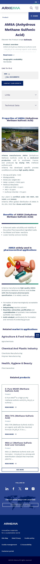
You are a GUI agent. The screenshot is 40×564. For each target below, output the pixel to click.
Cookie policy (29, 538)
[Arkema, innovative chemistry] (11, 526)
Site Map (5, 538)
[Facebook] (13, 489)
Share (35, 16)
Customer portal (8, 551)
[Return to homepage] (11, 8)
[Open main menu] (37, 8)
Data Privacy (16, 538)
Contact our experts (12, 83)
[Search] (31, 8)
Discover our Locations (20, 505)
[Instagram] (33, 489)
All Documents (13, 77)
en (36, 2)
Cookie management (9, 544)
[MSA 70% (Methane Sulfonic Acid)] (20, 425)
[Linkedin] (7, 489)
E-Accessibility (26, 544)
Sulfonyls (28, 40)
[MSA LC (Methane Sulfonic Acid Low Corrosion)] (20, 453)
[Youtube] (26, 489)
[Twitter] (20, 489)
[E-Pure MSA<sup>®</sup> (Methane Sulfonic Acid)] (20, 398)
